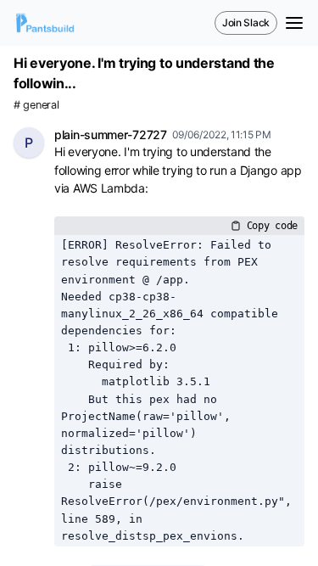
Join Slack (246, 22)
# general (36, 104)
